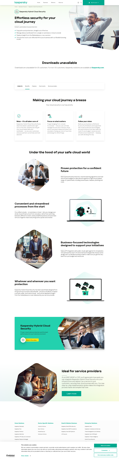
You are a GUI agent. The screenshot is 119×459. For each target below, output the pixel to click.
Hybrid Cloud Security (90, 439)
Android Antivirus (42, 426)
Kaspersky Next (88, 426)
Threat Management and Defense (92, 431)
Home (38, 2)
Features (34, 86)
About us (61, 2)
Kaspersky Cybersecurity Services (92, 429)
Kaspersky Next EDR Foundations (69, 429)
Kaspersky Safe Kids (19, 434)
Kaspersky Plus (18, 429)
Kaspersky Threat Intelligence (91, 436)
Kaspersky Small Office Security (68, 426)
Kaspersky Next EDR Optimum (68, 431)
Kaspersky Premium (19, 431)
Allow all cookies (105, 445)
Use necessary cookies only (105, 455)
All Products (64, 434)
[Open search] (81, 3)
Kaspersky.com (98, 68)
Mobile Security (41, 431)
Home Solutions (19, 423)
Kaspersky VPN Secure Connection (23, 436)
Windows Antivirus (42, 434)
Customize (105, 450)
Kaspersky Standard (19, 426)
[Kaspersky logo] (21, 2)
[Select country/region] (78, 3)
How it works (42, 86)
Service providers (52, 86)
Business (45, 2)
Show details (25, 455)
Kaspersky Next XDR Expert (91, 434)
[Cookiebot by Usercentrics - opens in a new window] (10, 456)
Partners (53, 2)
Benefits (27, 86)
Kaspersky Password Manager (21, 439)
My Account (94, 2)
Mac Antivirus (41, 429)
